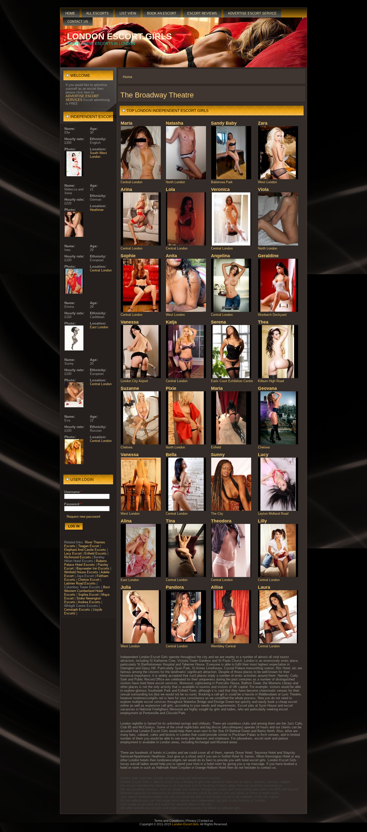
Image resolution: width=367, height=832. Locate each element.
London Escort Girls (119, 36)
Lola (170, 189)
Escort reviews (202, 13)
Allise (217, 587)
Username (73, 492)
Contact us (77, 21)
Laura (264, 587)
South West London (98, 155)
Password (73, 504)
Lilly (262, 520)
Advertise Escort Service (252, 13)
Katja (171, 322)
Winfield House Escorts (81, 572)
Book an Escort (161, 13)
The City (217, 513)
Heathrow (96, 210)
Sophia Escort (88, 594)
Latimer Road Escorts (80, 583)
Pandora (175, 587)
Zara (262, 123)
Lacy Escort (73, 553)
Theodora (221, 520)
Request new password (83, 516)
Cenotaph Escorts (77, 609)
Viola (263, 189)
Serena (218, 322)
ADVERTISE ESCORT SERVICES (82, 98)
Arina (126, 189)
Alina (126, 520)
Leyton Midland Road (273, 513)
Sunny (218, 454)
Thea (263, 322)
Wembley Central (223, 646)
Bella (171, 454)
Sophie (128, 255)
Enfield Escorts (95, 553)
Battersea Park (222, 182)
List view (128, 13)
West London (267, 182)
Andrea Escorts (89, 602)
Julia (126, 587)
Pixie (171, 388)
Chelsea (126, 447)
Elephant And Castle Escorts (85, 550)
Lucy (263, 454)
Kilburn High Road (271, 381)
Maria (126, 123)
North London (175, 182)
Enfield (216, 447)
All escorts (97, 13)
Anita (171, 255)
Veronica (220, 189)
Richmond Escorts (77, 557)
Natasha (174, 123)
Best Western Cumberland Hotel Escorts (87, 590)
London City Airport (134, 381)
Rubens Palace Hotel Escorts (85, 563)
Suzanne (130, 388)
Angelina (220, 255)
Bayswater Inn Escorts (92, 568)
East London (99, 327)
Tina (170, 520)
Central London (101, 270)
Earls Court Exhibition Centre (232, 381)
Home (70, 13)
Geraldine (268, 255)
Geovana (267, 388)
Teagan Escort (88, 546)
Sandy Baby (224, 123)
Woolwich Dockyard (272, 315)
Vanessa (130, 322)
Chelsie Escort (88, 580)
